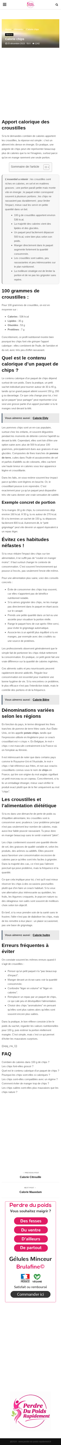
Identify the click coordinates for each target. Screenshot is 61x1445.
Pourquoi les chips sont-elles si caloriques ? (26, 1074)
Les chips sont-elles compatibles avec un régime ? (30, 1079)
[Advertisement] (30, 85)
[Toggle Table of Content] (44, 167)
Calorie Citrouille (30, 1177)
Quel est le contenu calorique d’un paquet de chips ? (30, 1070)
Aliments (9, 34)
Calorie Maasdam (30, 1192)
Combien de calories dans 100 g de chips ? (25, 1062)
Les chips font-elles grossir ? (17, 1066)
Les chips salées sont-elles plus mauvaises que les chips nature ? (30, 1090)
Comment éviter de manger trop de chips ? (25, 1083)
